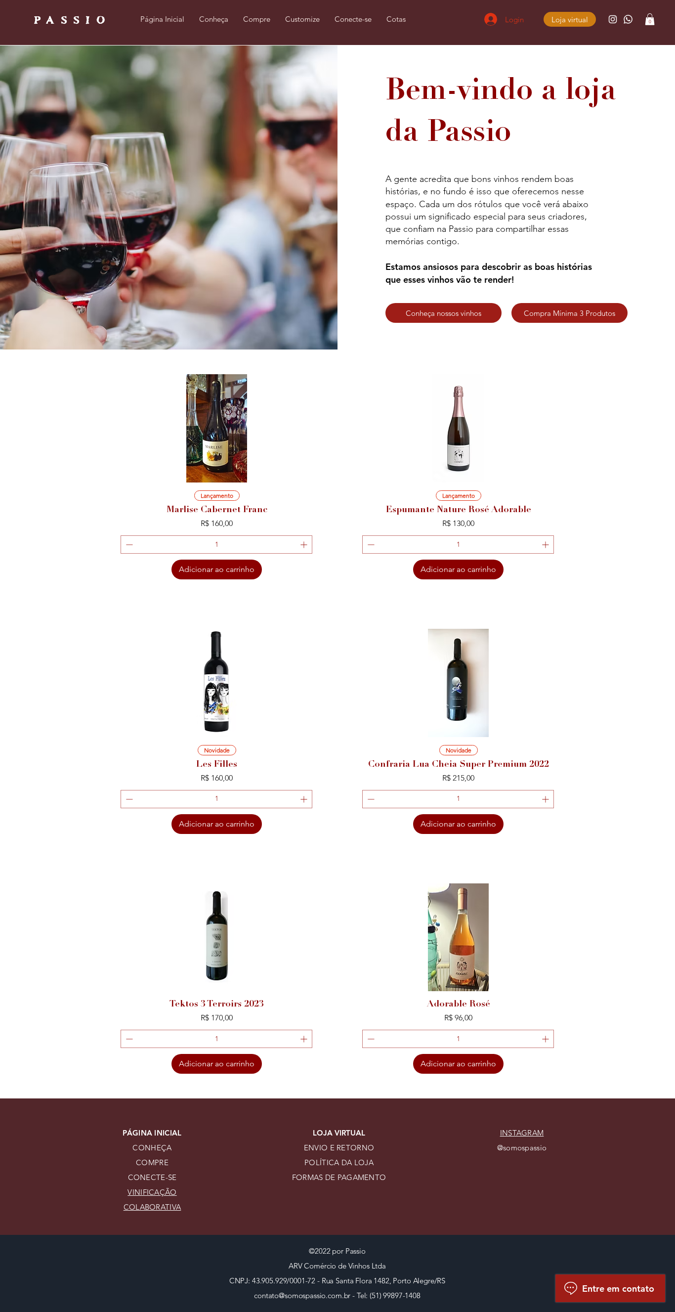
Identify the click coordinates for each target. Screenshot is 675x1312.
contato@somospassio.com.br (302, 1295)
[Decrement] (128, 544)
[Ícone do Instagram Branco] (612, 19)
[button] (650, 19)
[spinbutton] (216, 544)
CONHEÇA (151, 1147)
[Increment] (304, 544)
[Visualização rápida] (217, 428)
